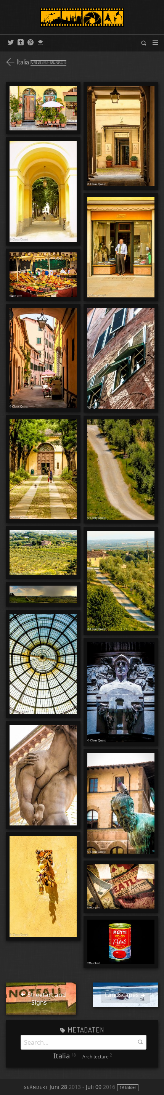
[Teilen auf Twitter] (11, 43)
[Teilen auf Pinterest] (30, 43)
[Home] (82, 17)
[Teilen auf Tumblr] (21, 43)
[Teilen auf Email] (40, 43)
